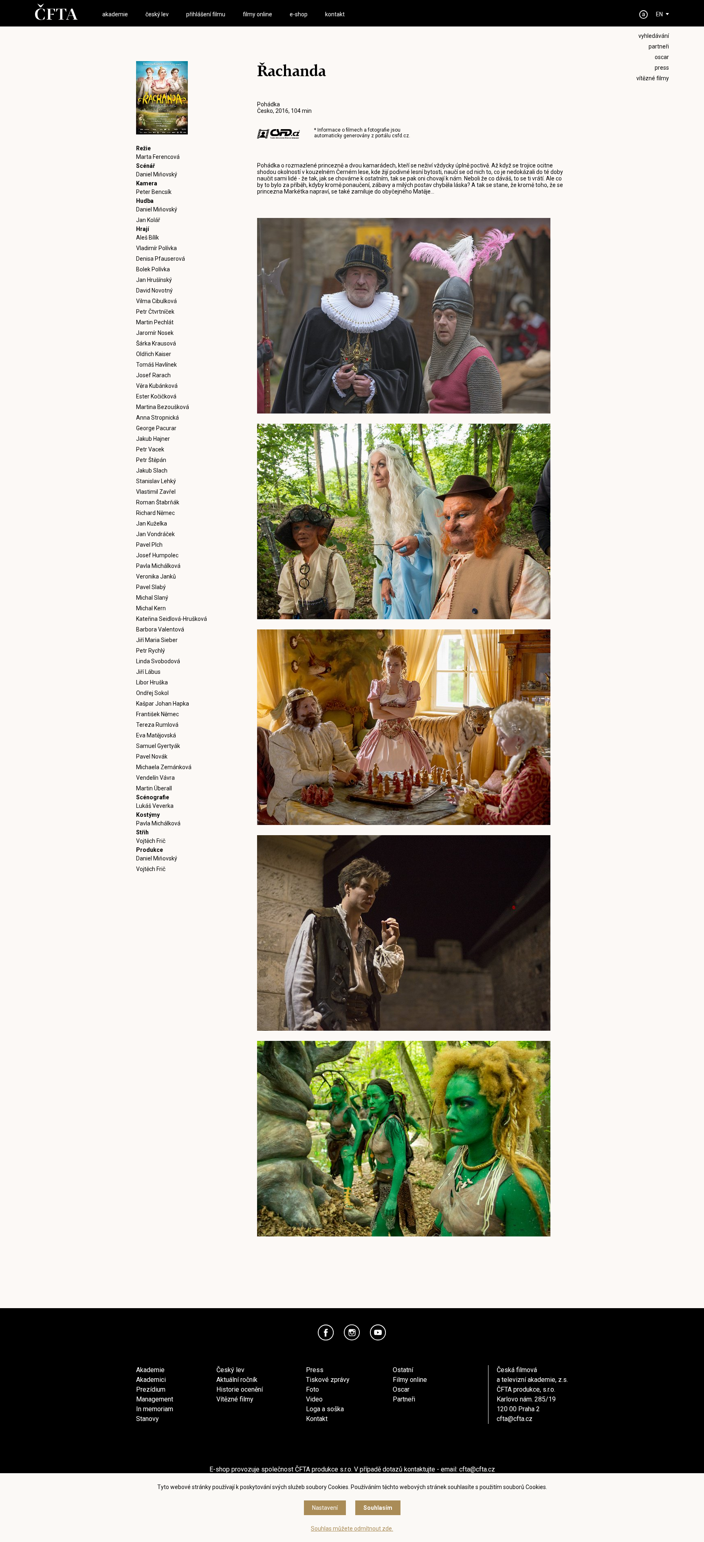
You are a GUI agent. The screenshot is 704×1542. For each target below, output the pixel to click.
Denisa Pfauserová (160, 258)
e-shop (299, 14)
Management (154, 1399)
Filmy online (410, 1380)
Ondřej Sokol (152, 693)
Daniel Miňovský (156, 174)
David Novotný (154, 290)
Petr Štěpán (151, 460)
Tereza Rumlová (157, 725)
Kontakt (317, 1419)
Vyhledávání (653, 36)
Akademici (151, 1380)
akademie (115, 14)
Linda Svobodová (158, 661)
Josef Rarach (153, 375)
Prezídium (150, 1389)
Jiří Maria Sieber (157, 640)
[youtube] (378, 1332)
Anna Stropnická (157, 417)
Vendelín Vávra (155, 777)
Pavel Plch (149, 544)
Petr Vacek (150, 449)
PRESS (662, 67)
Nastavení (325, 1508)
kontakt (335, 14)
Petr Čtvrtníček (155, 311)
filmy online (257, 14)
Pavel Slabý (151, 587)
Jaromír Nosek (155, 333)
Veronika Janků (156, 576)
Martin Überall (154, 788)
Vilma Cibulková (156, 301)
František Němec (157, 714)
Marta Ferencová (158, 157)
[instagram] (352, 1332)
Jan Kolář (148, 220)
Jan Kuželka (151, 523)
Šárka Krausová (156, 343)
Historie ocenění (239, 1389)
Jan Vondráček (155, 534)
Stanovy (147, 1419)
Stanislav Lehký (156, 481)
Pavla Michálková (158, 566)
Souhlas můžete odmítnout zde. (352, 1528)
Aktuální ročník (236, 1380)
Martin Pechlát (155, 322)
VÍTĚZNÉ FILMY (652, 78)
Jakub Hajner (153, 439)
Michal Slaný (152, 597)
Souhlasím (377, 1508)
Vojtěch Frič (150, 841)
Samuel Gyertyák (158, 746)
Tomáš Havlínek (156, 364)
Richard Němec (155, 513)
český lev (157, 14)
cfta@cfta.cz (514, 1419)
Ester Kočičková (156, 396)
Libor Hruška (152, 682)
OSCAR (662, 57)
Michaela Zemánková (163, 767)
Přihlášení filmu (205, 14)
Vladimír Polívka (156, 248)
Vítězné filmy (234, 1399)
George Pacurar (156, 428)
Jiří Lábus (148, 672)
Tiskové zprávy (328, 1380)
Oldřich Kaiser (153, 354)
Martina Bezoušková (162, 407)
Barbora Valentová (160, 629)
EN (659, 14)
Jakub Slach (151, 470)
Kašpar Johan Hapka (162, 703)
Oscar (401, 1389)
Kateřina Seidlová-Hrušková (171, 619)
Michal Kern (151, 608)
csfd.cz (400, 136)
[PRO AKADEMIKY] (644, 14)
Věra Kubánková (157, 386)
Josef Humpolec (157, 555)
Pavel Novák (151, 756)
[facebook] (326, 1332)
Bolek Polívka (153, 269)
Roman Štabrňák (157, 502)
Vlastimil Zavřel (156, 491)
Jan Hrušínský (154, 280)
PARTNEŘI (659, 46)
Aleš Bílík (147, 237)
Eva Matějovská (156, 735)
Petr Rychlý (150, 650)
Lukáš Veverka (155, 806)
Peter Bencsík (154, 192)
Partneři (404, 1399)
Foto (312, 1389)
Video (314, 1399)
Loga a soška (325, 1409)
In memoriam (154, 1409)
